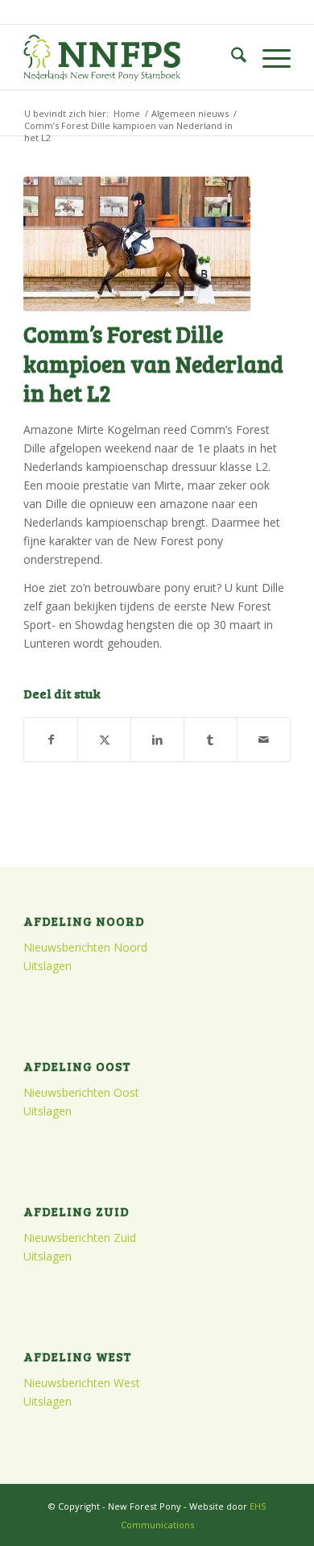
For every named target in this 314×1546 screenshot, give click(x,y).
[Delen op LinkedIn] (157, 739)
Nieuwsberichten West (81, 1382)
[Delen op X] (104, 739)
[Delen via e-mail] (264, 739)
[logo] (130, 57)
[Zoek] (230, 57)
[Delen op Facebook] (50, 739)
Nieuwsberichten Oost (81, 1092)
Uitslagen (47, 965)
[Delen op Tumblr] (210, 739)
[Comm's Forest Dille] (136, 244)
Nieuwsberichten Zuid (79, 1237)
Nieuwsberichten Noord (85, 947)
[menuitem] (230, 57)
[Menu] (268, 57)
